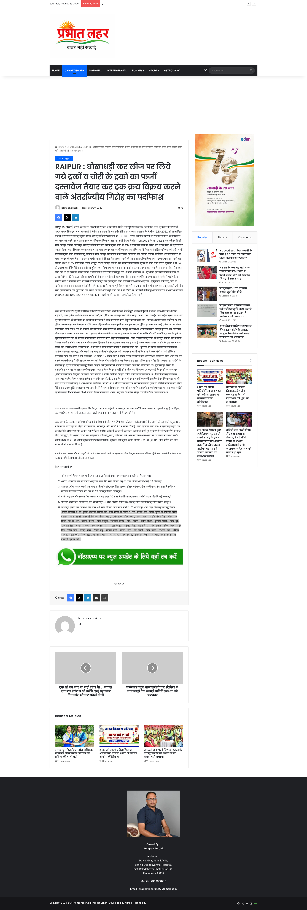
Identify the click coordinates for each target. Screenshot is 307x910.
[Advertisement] (153, 104)
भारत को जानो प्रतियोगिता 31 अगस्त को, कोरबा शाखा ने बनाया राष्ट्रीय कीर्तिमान (118, 753)
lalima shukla (68, 207)
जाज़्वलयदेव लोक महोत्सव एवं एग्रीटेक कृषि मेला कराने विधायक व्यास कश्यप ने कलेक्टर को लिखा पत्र (235, 311)
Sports (154, 70)
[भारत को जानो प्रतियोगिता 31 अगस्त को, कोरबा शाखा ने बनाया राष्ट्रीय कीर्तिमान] (119, 736)
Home (56, 70)
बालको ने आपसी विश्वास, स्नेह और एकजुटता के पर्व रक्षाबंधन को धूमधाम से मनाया (135, 3)
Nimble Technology (135, 902)
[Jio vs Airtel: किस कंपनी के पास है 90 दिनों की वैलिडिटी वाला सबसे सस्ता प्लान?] (207, 255)
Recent (222, 237)
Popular (202, 237)
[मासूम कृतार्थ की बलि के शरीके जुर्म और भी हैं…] (207, 294)
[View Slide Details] (119, 557)
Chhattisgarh (74, 70)
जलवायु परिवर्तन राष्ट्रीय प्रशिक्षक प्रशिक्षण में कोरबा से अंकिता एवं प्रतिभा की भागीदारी (74, 753)
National (95, 70)
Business (138, 70)
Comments (245, 237)
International (117, 70)
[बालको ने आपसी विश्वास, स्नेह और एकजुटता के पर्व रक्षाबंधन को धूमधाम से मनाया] (163, 736)
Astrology (172, 70)
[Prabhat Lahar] (82, 36)
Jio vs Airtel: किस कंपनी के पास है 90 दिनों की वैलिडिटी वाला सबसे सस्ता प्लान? (235, 254)
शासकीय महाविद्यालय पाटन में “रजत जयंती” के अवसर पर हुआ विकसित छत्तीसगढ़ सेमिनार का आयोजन (235, 331)
